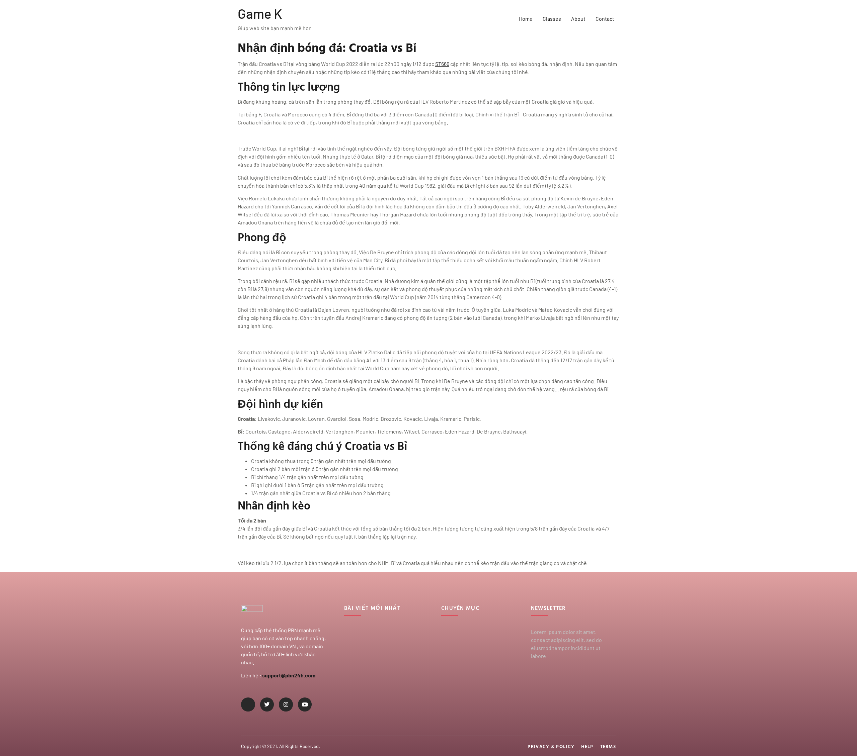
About (578, 18)
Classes (552, 18)
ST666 (442, 64)
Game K (260, 13)
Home (526, 18)
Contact (605, 18)
